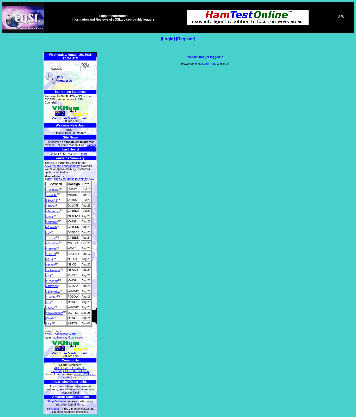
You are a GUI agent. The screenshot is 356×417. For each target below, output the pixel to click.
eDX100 (51, 237)
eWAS (50, 318)
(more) (91, 145)
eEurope (51, 248)
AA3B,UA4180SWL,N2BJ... (62, 334)
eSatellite (51, 296)
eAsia (49, 216)
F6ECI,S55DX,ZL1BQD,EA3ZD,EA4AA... (70, 179)
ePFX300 (52, 286)
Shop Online (55, 401)
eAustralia (52, 221)
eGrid (49, 259)
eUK (48, 302)
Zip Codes (53, 408)
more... (85, 153)
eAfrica (50, 205)
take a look (65, 389)
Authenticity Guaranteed (68, 337)
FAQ (60, 77)
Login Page (209, 63)
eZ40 (49, 323)
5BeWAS (51, 200)
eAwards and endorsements (62, 165)
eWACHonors (54, 313)
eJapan (50, 264)
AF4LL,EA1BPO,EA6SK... (70, 368)
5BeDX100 (52, 189)
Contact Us (64, 80)
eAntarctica (53, 211)
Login (168, 39)
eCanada (51, 227)
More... (81, 404)
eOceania (52, 280)
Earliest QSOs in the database (70, 371)
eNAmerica (53, 270)
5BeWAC (51, 195)
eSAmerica (53, 291)
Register (185, 39)
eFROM (51, 254)
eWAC (50, 307)
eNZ (48, 275)
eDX (48, 232)
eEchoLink (52, 243)
